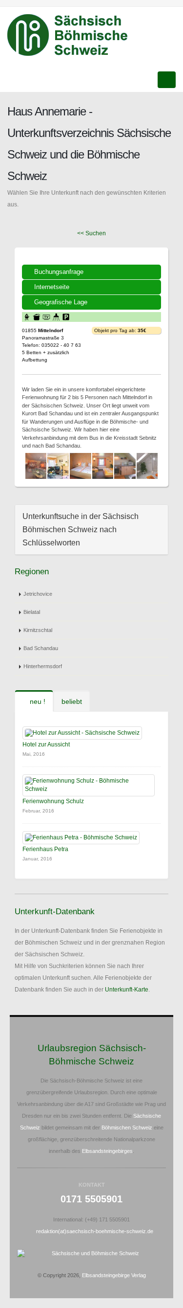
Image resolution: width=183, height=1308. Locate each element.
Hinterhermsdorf (42, 666)
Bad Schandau (40, 648)
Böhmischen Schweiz (127, 1127)
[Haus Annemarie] (36, 465)
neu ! (36, 701)
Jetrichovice (37, 594)
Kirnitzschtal (37, 630)
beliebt (71, 701)
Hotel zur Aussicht (46, 744)
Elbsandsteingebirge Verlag (114, 1275)
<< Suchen (91, 233)
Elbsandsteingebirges (107, 1151)
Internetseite (51, 287)
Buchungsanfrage (58, 271)
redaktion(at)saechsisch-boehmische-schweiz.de (94, 1231)
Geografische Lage (60, 302)
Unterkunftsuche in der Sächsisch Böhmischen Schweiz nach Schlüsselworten (80, 529)
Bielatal (31, 612)
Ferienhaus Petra (45, 849)
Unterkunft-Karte (126, 989)
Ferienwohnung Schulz (53, 801)
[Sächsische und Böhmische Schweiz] (73, 35)
